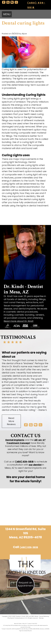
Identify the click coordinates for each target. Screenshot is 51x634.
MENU (6, 14)
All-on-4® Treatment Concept (26, 441)
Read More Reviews (11, 421)
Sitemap (41, 618)
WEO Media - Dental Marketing (40, 616)
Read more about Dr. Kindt (18, 321)
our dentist (35, 464)
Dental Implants (14, 439)
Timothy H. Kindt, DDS (22, 616)
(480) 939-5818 (24, 461)
